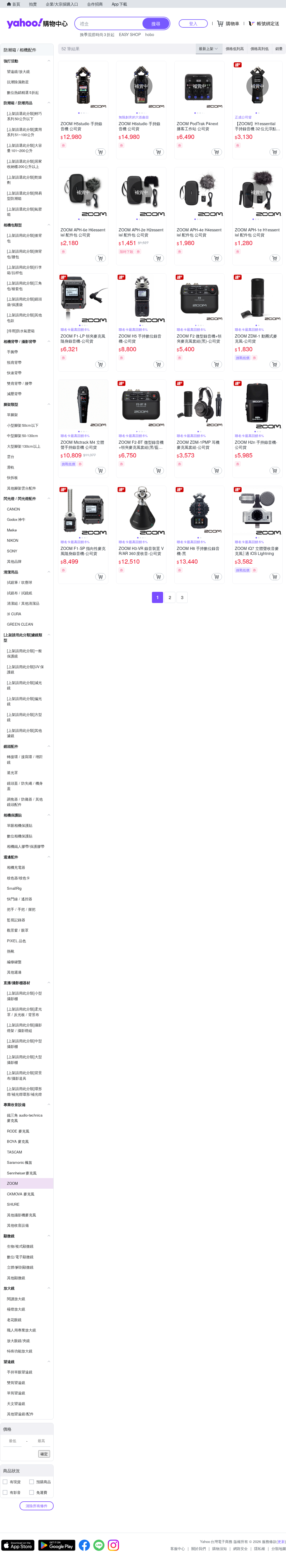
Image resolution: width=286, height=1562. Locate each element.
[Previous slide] (62, 86)
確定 (44, 1453)
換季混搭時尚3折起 (97, 34)
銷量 (279, 48)
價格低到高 (235, 48)
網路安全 (240, 1548)
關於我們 (198, 1548)
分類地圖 (278, 1548)
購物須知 (219, 1548)
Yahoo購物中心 (37, 23)
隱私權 (259, 1548)
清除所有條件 (36, 1505)
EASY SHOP (130, 34)
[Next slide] (104, 86)
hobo (149, 34)
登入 (193, 23)
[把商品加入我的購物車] (100, 152)
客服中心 (177, 1548)
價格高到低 (260, 48)
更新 (281, 1541)
